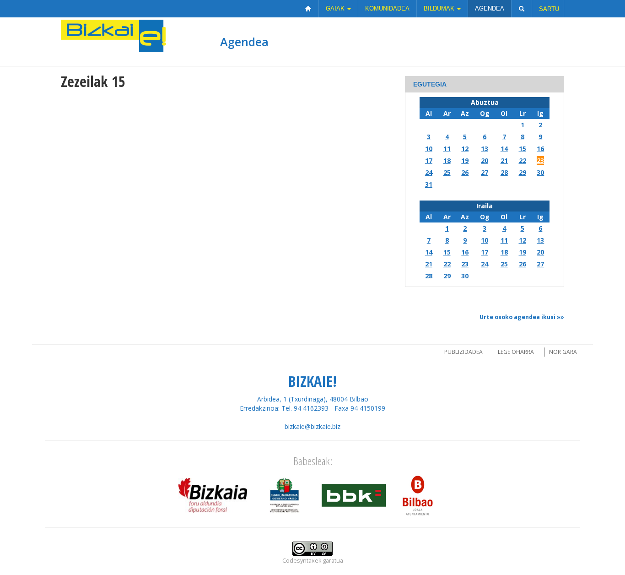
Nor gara (563, 352)
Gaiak (336, 8)
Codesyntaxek (301, 560)
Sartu (549, 8)
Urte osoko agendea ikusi (517, 317)
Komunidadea (387, 8)
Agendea (489, 8)
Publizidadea (463, 352)
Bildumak (440, 8)
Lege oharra (516, 352)
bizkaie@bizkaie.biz (312, 426)
